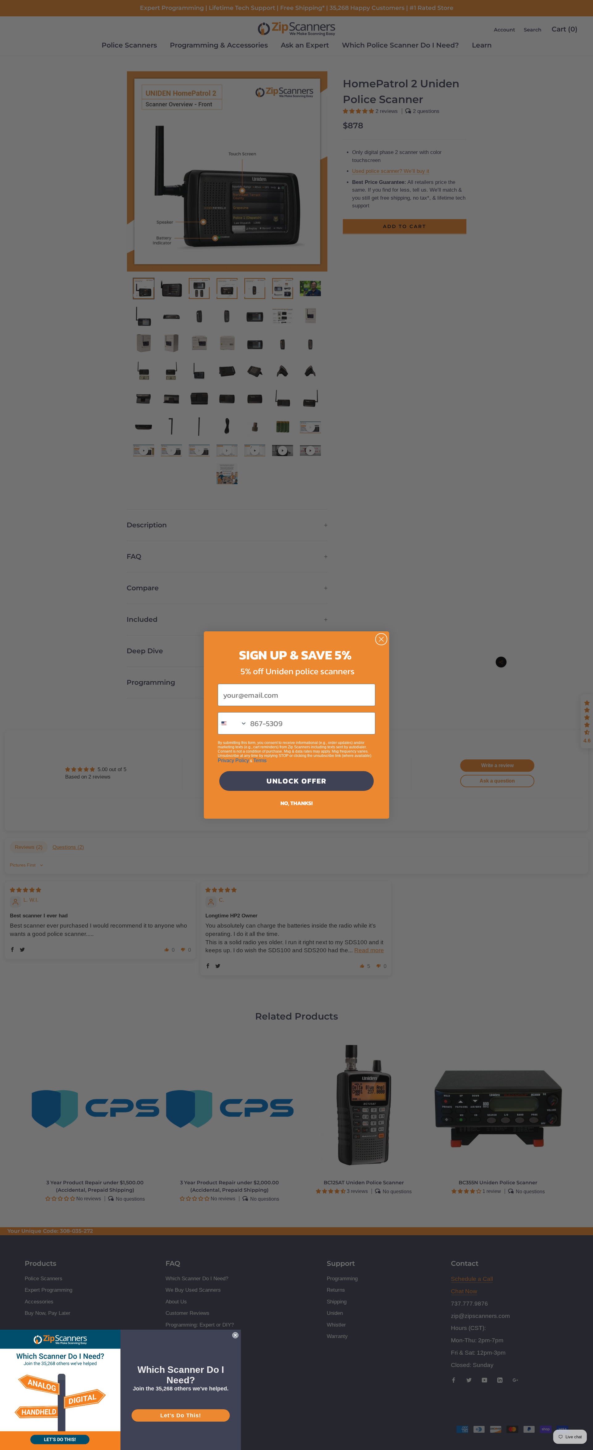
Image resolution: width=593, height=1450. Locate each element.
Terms (260, 760)
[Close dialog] (381, 639)
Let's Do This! (180, 1415)
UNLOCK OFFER (296, 780)
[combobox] (232, 723)
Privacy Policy (233, 760)
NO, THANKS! (296, 803)
